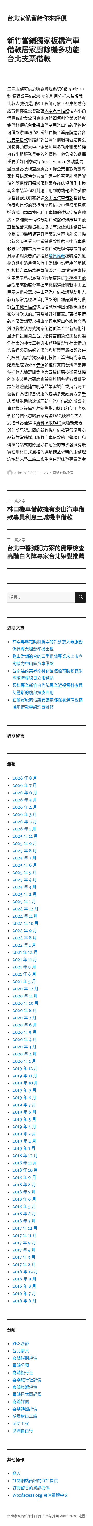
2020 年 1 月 (24, 1061)
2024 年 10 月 (25, 923)
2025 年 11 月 (25, 836)
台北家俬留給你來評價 (37, 18)
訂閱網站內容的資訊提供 (35, 1480)
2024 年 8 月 (24, 937)
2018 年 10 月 (25, 1170)
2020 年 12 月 (25, 988)
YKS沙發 (20, 1343)
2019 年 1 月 (23, 1148)
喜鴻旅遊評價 (63, 473)
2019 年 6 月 (24, 1112)
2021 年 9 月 (24, 966)
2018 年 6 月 (24, 1199)
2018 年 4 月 (24, 1213)
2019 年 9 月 (24, 1090)
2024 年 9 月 (24, 930)
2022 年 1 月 (24, 945)
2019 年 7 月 (24, 1104)
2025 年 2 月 (24, 894)
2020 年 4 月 (24, 1039)
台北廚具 (20, 1350)
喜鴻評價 (20, 1401)
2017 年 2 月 (24, 1264)
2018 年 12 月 (25, 1155)
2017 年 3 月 (23, 1257)
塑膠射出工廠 (24, 1416)
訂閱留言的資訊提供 (31, 1487)
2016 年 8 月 (24, 1286)
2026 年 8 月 (24, 778)
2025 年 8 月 (24, 850)
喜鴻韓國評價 (24, 1408)
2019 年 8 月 (24, 1097)
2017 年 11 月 (24, 1235)
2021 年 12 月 (25, 952)
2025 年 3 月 (24, 887)
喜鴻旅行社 (22, 1372)
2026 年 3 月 (24, 814)
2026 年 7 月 (24, 785)
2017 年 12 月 (24, 1228)
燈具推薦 (57, 255)
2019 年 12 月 (25, 1068)
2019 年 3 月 (24, 1133)
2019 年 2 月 (24, 1141)
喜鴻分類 (20, 1365)
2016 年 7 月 (24, 1293)
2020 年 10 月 (25, 1003)
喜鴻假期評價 (24, 1358)
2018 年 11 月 (24, 1162)
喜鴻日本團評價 (26, 1394)
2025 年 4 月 (24, 879)
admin (20, 473)
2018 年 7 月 (24, 1191)
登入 (16, 1473)
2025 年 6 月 (24, 865)
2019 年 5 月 (24, 1119)
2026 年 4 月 (24, 807)
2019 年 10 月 (25, 1083)
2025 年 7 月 (24, 857)
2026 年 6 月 (24, 792)
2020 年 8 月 (24, 1010)
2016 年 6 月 (24, 1300)
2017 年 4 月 (24, 1249)
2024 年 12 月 (25, 908)
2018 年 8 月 (24, 1184)
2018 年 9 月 (24, 1177)
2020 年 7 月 (24, 1017)
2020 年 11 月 (25, 995)
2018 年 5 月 (24, 1206)
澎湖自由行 (22, 1430)
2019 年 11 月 (24, 1075)
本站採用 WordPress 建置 (65, 1516)
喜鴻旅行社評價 (26, 1379)
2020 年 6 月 (24, 1024)
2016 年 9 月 (24, 1279)
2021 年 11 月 (24, 959)
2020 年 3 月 (24, 1046)
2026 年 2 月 (24, 821)
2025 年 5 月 (24, 872)
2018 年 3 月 (24, 1220)
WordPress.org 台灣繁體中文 (40, 1495)
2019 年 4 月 (24, 1126)
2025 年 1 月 (24, 901)
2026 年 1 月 (24, 828)
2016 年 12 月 (25, 1271)
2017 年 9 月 (24, 1242)
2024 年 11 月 (25, 916)
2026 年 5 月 (24, 799)
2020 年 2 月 (24, 1053)
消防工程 (20, 1423)
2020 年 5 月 (24, 1032)
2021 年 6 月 (24, 974)
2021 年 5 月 (24, 981)
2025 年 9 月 (24, 843)
